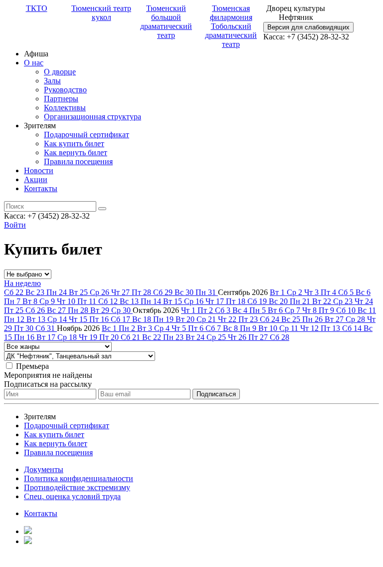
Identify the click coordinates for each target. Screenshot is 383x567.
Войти (15, 225)
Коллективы (65, 107)
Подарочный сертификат (86, 134)
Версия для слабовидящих (308, 27)
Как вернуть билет (75, 152)
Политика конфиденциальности (78, 478)
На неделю (22, 283)
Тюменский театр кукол (101, 12)
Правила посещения (78, 161)
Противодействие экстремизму (77, 487)
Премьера (32, 366)
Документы (43, 469)
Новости (38, 170)
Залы (52, 80)
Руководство (65, 89)
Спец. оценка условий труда (72, 496)
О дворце (60, 71)
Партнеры (61, 98)
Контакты (40, 188)
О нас (33, 62)
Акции (35, 179)
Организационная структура (92, 116)
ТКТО (36, 8)
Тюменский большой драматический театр (166, 21)
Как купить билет (74, 143)
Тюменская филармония (231, 12)
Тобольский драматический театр (231, 35)
